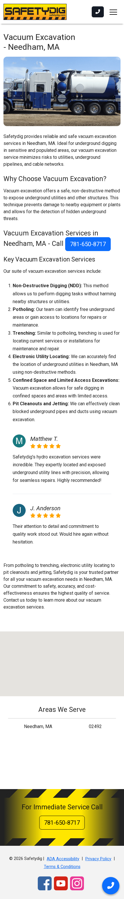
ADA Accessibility (63, 858)
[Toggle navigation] (113, 11)
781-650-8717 (88, 244)
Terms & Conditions (62, 866)
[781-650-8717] (98, 11)
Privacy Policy (98, 858)
